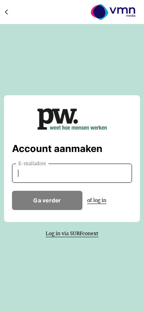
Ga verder (47, 200)
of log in (96, 200)
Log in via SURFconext (72, 233)
